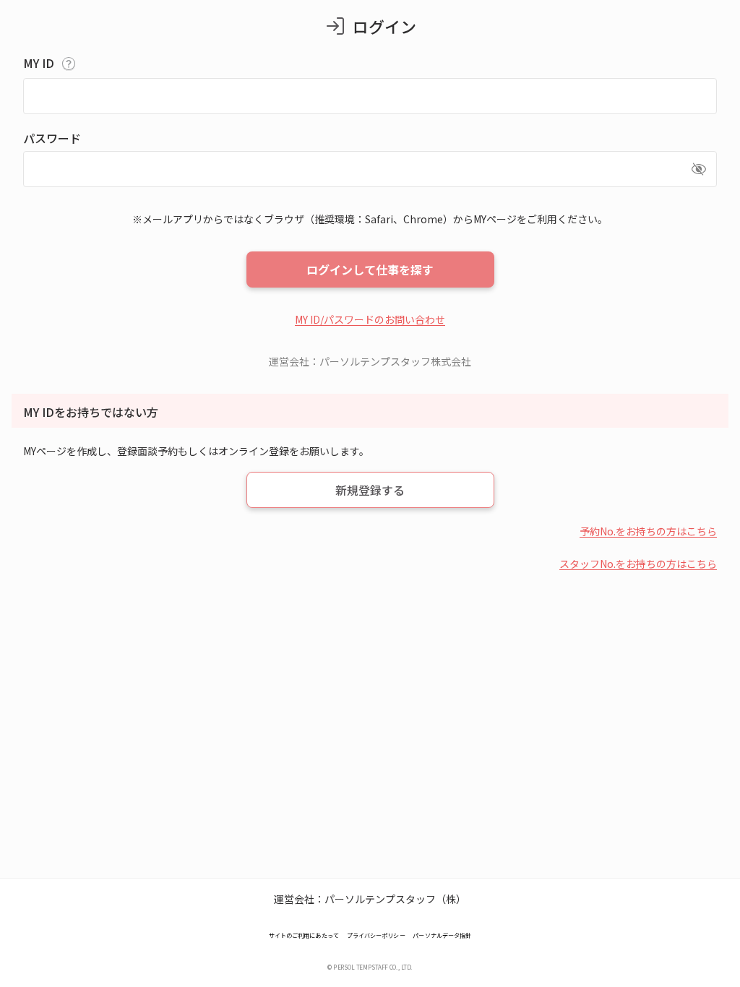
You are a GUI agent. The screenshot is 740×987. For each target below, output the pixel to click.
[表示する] (698, 169)
